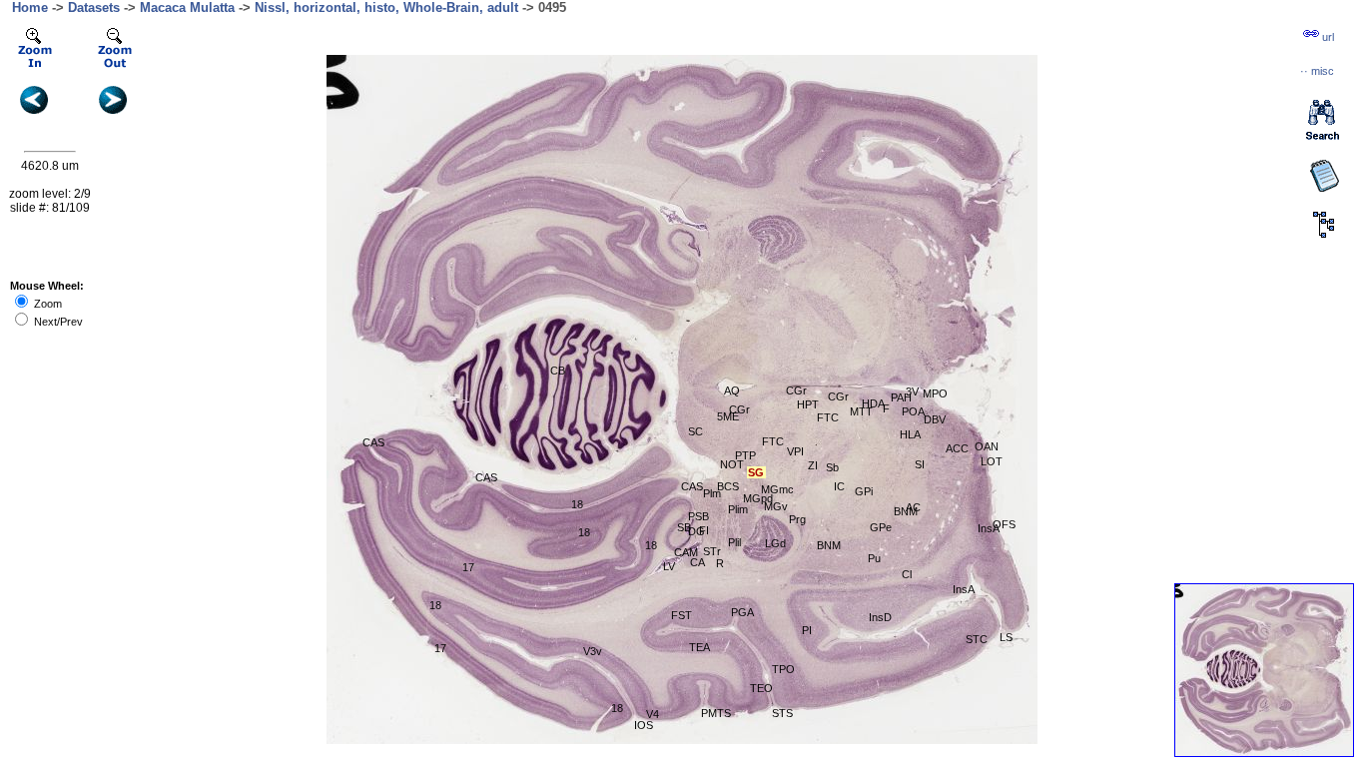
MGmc (777, 489)
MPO (935, 393)
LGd (775, 543)
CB (557, 371)
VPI (795, 451)
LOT (992, 461)
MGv (776, 506)
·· (1317, 71)
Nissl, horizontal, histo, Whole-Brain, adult (386, 7)
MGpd (758, 498)
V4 (652, 714)
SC (695, 431)
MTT (861, 411)
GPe (881, 527)
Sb (832, 467)
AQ (732, 390)
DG (696, 531)
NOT (732, 464)
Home (30, 7)
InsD (880, 617)
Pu (874, 558)
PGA (742, 612)
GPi (864, 491)
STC (977, 639)
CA (697, 562)
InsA (964, 589)
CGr (796, 390)
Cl (907, 574)
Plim (738, 509)
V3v (592, 651)
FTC (773, 441)
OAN (987, 446)
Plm (712, 493)
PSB (698, 516)
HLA (910, 434)
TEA (699, 647)
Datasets (94, 7)
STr (712, 551)
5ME (728, 416)
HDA (873, 403)
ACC (957, 448)
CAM (686, 552)
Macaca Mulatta (187, 7)
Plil (734, 542)
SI (920, 464)
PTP (745, 455)
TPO (783, 669)
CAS (373, 442)
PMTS (716, 713)
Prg (797, 519)
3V (912, 391)
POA (913, 411)
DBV (935, 419)
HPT (808, 404)
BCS (728, 486)
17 (468, 567)
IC (839, 486)
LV (669, 566)
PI (807, 630)
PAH (901, 397)
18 (577, 504)
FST (681, 615)
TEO (761, 688)
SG (756, 472)
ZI (813, 465)
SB (684, 527)
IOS (643, 725)
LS (1006, 637)
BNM (906, 511)
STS (782, 713)
